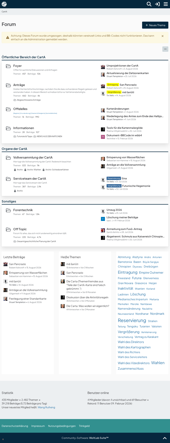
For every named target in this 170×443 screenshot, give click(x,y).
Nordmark (157, 313)
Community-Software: (85, 437)
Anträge (19, 85)
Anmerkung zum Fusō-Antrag (124, 228)
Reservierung (132, 320)
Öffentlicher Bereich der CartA (23, 57)
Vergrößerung (128, 332)
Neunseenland (126, 313)
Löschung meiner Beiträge (122, 217)
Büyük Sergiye (151, 261)
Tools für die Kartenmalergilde (125, 127)
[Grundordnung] (25, 113)
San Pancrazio (128, 84)
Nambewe (146, 303)
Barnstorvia (125, 262)
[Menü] (165, 4)
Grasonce (141, 283)
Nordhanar (142, 313)
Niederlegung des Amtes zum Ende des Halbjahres (136, 116)
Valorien (157, 326)
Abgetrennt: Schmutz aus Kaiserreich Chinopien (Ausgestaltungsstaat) (136, 236)
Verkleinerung (148, 332)
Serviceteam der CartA (29, 178)
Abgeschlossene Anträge (29, 100)
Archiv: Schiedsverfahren (57, 169)
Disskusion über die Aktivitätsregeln (87, 297)
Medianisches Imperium (133, 299)
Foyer (17, 66)
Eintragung (127, 272)
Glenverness (151, 278)
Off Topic (20, 229)
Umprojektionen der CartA (122, 65)
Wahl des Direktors (131, 342)
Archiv (20, 169)
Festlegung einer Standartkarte (27, 298)
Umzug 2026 (114, 209)
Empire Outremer (151, 272)
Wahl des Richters (129, 352)
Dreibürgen (151, 266)
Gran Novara (125, 283)
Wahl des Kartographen (134, 347)
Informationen (23, 128)
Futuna (136, 278)
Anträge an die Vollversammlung (126, 164)
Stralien (152, 321)
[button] (165, 49)
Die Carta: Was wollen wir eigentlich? (87, 305)
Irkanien (140, 288)
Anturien (157, 257)
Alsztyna (137, 257)
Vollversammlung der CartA (32, 157)
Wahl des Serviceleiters (132, 357)
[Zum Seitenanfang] (164, 438)
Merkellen (123, 303)
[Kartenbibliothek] (51, 113)
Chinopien (124, 266)
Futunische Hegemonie (136, 185)
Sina (124, 178)
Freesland (124, 278)
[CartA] (4, 4)
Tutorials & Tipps (24, 136)
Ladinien (123, 294)
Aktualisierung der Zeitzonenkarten (128, 73)
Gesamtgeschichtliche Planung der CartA (36, 241)
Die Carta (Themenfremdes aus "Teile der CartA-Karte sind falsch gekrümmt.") (85, 285)
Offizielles (20, 109)
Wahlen (158, 362)
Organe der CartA (14, 149)
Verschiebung (125, 336)
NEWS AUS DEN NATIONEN (49, 136)
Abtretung (124, 257)
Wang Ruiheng (46, 407)
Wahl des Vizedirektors (134, 363)
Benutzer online (98, 393)
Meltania (154, 299)
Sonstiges (9, 201)
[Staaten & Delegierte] (38, 113)
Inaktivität (125, 288)
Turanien (145, 326)
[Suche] (149, 4)
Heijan (153, 283)
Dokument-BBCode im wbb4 (124, 135)
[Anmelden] (157, 4)
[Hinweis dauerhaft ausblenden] (163, 36)
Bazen (137, 262)
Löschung (138, 294)
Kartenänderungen (118, 108)
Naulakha (147, 308)
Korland (150, 288)
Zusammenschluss (131, 368)
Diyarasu (137, 266)
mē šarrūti (128, 92)
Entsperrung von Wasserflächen (126, 157)
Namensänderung (129, 308)
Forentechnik (23, 210)
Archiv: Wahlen (34, 169)
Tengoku (132, 326)
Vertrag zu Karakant (146, 337)
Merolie (134, 303)
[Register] (16, 113)
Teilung (122, 326)
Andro (147, 257)
